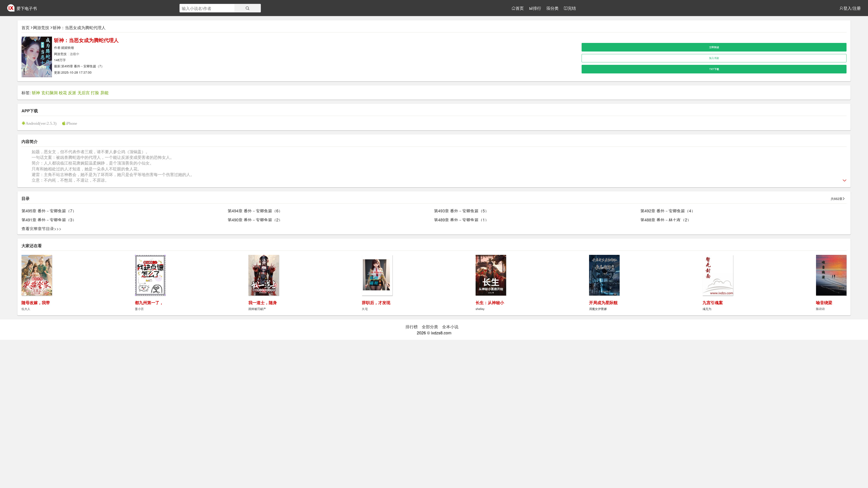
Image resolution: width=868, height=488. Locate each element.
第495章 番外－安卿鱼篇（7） (82, 65)
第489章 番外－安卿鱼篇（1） (461, 220)
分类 (554, 8)
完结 (572, 8)
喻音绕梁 (824, 302)
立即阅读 (714, 47)
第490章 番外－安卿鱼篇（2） (255, 220)
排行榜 (412, 326)
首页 (520, 8)
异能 (104, 92)
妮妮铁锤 (67, 47)
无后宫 (84, 92)
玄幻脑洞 (49, 92)
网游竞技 (41, 27)
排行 (537, 8)
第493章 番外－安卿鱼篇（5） (461, 211)
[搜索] (247, 8)
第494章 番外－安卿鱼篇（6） (255, 211)
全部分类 (430, 326)
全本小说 (450, 326)
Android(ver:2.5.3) (41, 123)
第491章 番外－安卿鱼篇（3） (48, 220)
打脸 (95, 92)
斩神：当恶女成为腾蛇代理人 (79, 27)
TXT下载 (714, 69)
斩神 (36, 92)
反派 (72, 92)
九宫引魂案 (713, 302)
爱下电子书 (27, 8)
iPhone (71, 123)
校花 (63, 92)
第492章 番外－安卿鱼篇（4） (667, 211)
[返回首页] (10, 10)
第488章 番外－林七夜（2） (665, 220)
